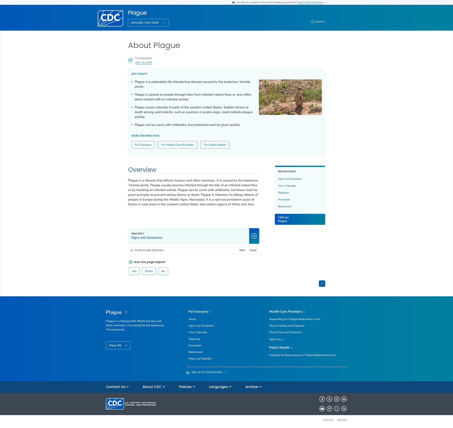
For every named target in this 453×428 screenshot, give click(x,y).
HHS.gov (328, 420)
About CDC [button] (152, 386)
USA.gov (342, 420)
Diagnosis (283, 192)
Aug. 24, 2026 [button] (143, 62)
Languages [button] (219, 386)
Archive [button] (252, 386)
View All (115, 345)
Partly (149, 271)
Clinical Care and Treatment (285, 332)
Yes (134, 271)
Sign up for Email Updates (206, 372)
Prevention (284, 199)
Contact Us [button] (116, 386)
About (192, 319)
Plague (137, 13)
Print (242, 250)
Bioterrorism (285, 206)
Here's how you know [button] (310, 2)
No (163, 271)
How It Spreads (287, 185)
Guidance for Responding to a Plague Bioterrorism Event (302, 355)
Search (320, 22)
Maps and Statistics (200, 358)
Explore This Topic (145, 23)
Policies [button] (186, 386)
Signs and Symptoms (290, 179)
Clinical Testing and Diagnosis (287, 325)
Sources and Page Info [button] (149, 250)
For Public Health (215, 145)
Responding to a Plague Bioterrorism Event (294, 319)
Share (253, 250)
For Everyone (143, 145)
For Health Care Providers (177, 145)
